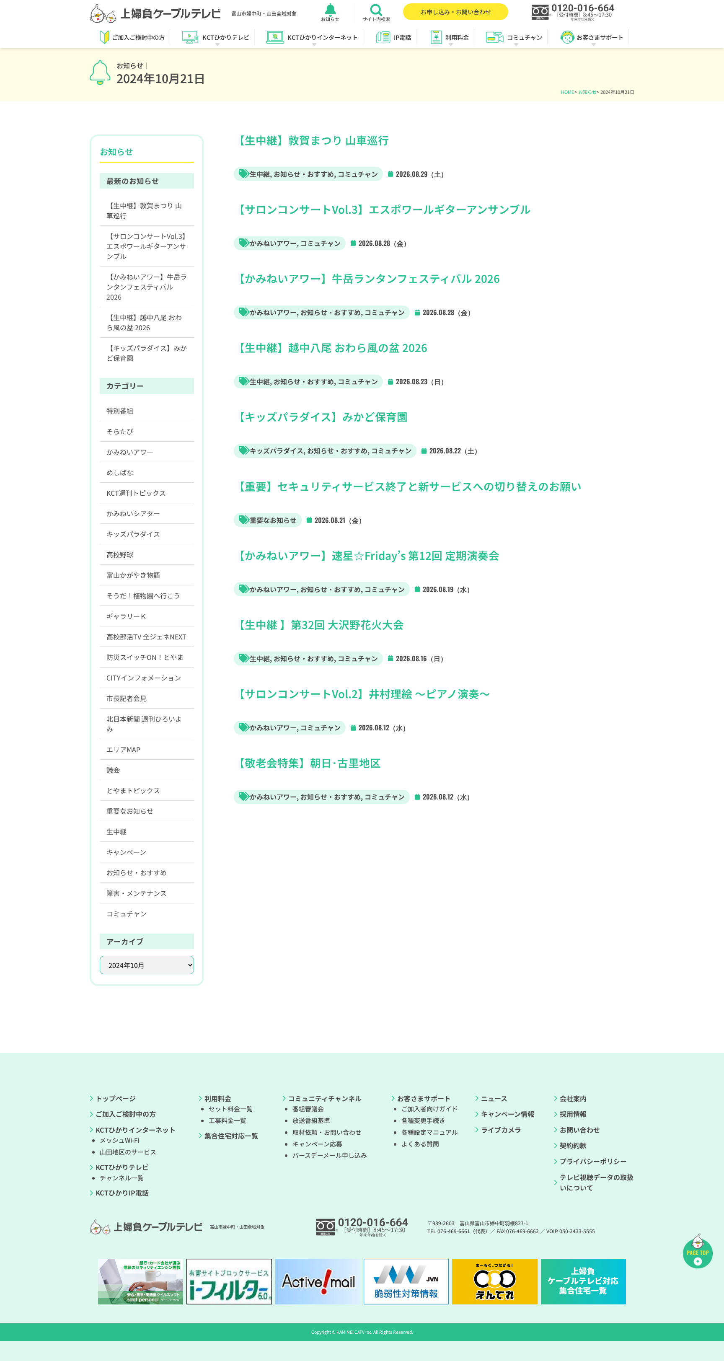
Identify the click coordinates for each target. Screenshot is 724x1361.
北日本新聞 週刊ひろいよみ (144, 724)
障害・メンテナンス (136, 893)
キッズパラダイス (276, 450)
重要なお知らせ (273, 520)
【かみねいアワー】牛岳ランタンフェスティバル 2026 (367, 278)
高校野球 (119, 554)
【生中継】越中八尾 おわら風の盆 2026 (330, 347)
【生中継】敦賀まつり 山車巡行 (311, 139)
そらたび (119, 431)
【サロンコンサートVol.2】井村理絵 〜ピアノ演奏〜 (362, 693)
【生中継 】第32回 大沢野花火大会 (319, 624)
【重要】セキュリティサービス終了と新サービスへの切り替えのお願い (408, 486)
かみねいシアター (133, 513)
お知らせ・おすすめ (304, 174)
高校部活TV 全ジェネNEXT (146, 636)
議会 (113, 770)
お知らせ (587, 91)
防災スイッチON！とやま (145, 657)
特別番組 (119, 411)
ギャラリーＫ (126, 616)
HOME (567, 91)
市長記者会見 (126, 698)
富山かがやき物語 (133, 575)
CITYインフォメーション (143, 678)
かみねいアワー (273, 243)
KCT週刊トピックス (136, 493)
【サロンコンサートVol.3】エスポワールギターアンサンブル (382, 209)
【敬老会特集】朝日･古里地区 (307, 762)
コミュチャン (358, 174)
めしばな (119, 472)
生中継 (260, 174)
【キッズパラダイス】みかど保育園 (321, 416)
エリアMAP (123, 749)
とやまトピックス (133, 790)
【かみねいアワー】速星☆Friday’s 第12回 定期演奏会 (366, 555)
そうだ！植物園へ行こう (143, 595)
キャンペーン (126, 852)
